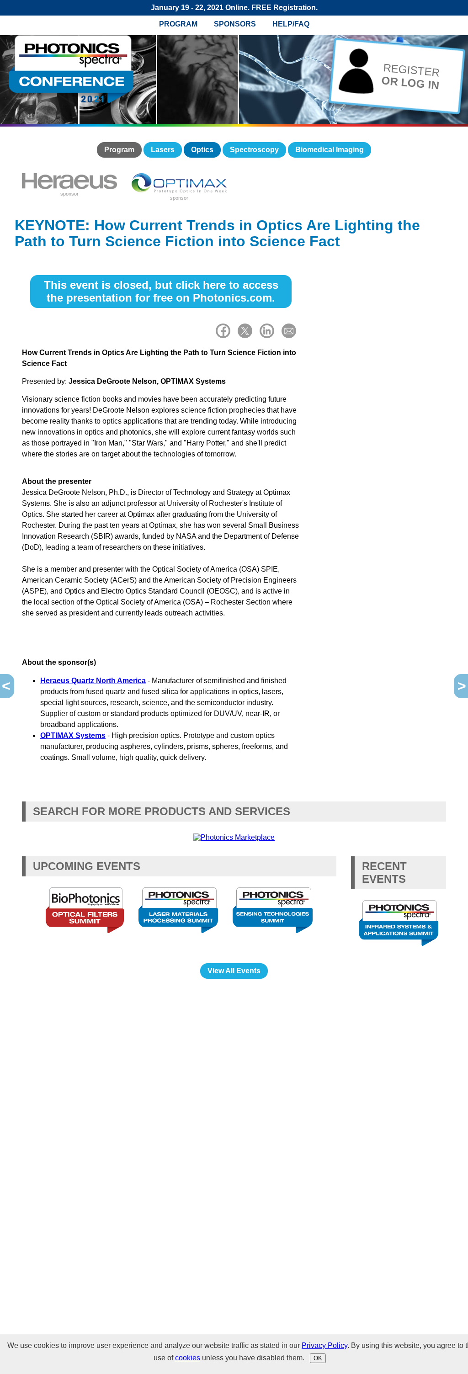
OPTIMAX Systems (73, 735)
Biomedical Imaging (329, 150)
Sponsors (235, 24)
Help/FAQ (290, 24)
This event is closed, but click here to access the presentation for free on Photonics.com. (161, 291)
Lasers (163, 150)
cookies (187, 1358)
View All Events (234, 971)
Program (178, 24)
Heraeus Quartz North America (93, 680)
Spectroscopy (254, 150)
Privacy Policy (324, 1345)
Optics (202, 150)
